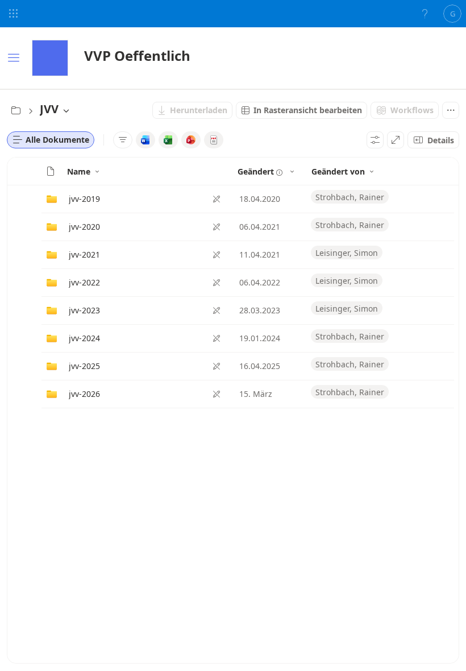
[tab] (50, 139)
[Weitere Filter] (122, 139)
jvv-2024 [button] (84, 338)
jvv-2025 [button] (84, 366)
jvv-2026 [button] (84, 393)
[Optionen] (375, 139)
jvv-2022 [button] (84, 282)
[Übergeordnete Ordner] (16, 110)
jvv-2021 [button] (84, 254)
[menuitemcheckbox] (145, 139)
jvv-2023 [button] (84, 310)
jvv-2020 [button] (84, 226)
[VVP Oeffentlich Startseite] (50, 58)
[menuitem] (192, 110)
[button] (50, 171)
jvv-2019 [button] (84, 198)
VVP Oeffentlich (137, 55)
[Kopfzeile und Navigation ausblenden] (395, 139)
